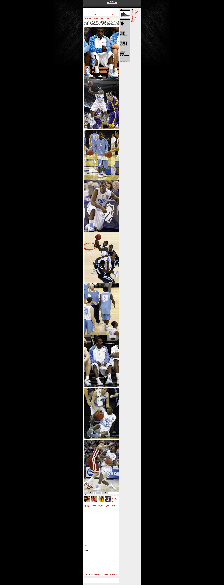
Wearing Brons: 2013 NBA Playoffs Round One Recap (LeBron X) (107, 506)
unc (94, 492)
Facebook (133, 19)
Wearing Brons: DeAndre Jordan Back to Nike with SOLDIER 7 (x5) (94, 506)
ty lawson (91, 492)
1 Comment (100, 17)
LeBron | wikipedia (135, 10)
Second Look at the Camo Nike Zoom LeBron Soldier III (112, 14)
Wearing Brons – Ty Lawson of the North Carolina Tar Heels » (98, 18)
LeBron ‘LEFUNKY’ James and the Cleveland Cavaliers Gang (95, 14)
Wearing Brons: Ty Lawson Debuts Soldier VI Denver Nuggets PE (114, 506)
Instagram (133, 20)
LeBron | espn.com (135, 11)
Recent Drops (133, 13)
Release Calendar (134, 14)
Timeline (132, 15)
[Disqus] (101, 528)
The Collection (133, 17)
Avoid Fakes (133, 16)
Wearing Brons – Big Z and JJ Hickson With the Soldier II (87, 505)
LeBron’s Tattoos (134, 12)
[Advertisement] (101, 10)
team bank (86, 492)
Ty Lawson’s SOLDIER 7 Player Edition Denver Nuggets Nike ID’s (101, 506)
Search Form (134, 22)
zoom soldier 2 (104, 492)
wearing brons (98, 492)
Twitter (132, 18)
